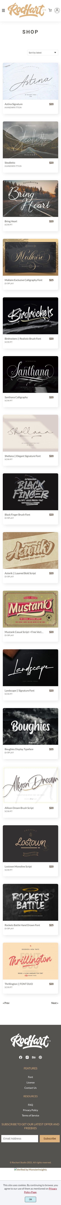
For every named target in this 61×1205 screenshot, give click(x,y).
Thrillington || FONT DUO (19, 983)
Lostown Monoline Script (18, 866)
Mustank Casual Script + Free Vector (24, 631)
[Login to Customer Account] (57, 10)
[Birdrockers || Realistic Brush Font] (30, 315)
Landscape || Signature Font (19, 690)
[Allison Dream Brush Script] (30, 785)
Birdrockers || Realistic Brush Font (23, 338)
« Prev (6, 1002)
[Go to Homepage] (27, 16)
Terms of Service (30, 1115)
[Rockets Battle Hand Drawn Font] (30, 902)
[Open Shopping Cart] (50, 10)
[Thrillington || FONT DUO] (30, 961)
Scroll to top (58, 1057)
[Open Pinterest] (40, 1058)
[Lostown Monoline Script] (30, 843)
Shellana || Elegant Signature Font (23, 455)
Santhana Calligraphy (16, 397)
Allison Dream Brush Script (19, 807)
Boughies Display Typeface (19, 749)
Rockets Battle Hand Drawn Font (22, 925)
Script (9, 224)
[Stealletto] (30, 139)
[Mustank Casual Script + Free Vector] (30, 609)
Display (9, 283)
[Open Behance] (34, 1058)
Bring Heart (11, 221)
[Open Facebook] (21, 1058)
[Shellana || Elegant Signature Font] (30, 433)
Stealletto (10, 162)
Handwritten (13, 107)
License (31, 1082)
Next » (54, 1002)
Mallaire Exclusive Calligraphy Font (23, 279)
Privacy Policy (30, 1110)
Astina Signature (14, 104)
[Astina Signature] (30, 81)
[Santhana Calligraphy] (30, 374)
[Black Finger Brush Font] (30, 491)
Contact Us (30, 1087)
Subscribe (49, 1138)
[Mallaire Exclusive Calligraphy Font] (30, 257)
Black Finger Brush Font (17, 514)
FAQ (30, 1104)
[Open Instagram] (27, 1058)
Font (30, 1076)
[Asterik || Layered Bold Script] (30, 550)
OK (30, 1199)
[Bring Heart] (30, 198)
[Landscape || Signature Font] (30, 667)
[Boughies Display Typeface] (30, 726)
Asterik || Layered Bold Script (20, 573)
